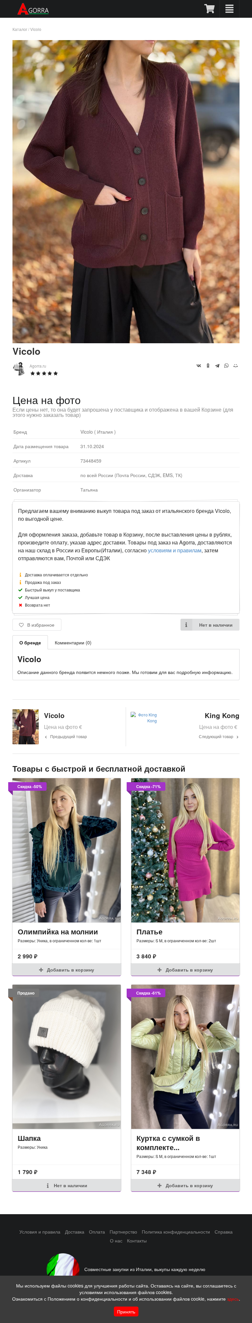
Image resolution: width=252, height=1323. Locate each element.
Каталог (19, 29)
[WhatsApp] (226, 366)
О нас (116, 1240)
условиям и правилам (174, 550)
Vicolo (35, 29)
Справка (224, 1231)
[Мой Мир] (236, 366)
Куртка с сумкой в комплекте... (168, 1142)
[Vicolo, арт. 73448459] (125, 341)
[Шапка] (66, 1057)
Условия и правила (39, 1231)
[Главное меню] (230, 9)
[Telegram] (217, 366)
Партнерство (123, 1231)
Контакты (137, 1240)
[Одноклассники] (208, 366)
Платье (149, 931)
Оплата (97, 1231)
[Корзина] (210, 9)
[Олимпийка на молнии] (66, 850)
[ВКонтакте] (199, 366)
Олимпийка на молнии (58, 931)
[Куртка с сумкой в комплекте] (185, 1057)
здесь (233, 1298)
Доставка (74, 1231)
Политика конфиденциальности (176, 1231)
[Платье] (185, 850)
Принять (126, 1311)
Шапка (29, 1138)
